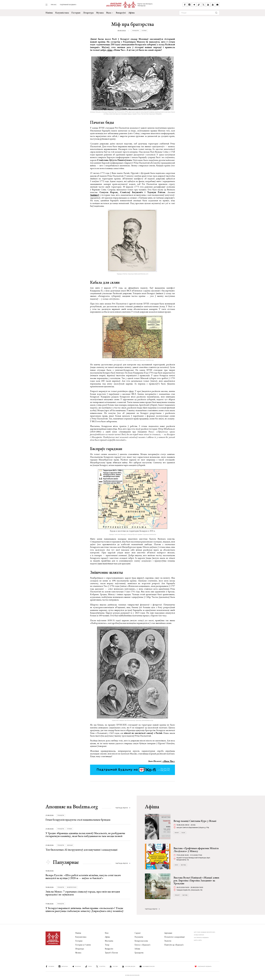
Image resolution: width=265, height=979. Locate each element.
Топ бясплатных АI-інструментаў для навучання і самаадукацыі (81, 849)
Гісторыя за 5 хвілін (83, 945)
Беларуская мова (141, 941)
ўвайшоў (94, 194)
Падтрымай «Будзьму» (68, 4)
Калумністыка (62, 12)
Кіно (107, 933)
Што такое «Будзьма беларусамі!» (204, 932)
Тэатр (107, 945)
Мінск (176, 864)
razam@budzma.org (149, 966)
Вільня (177, 832)
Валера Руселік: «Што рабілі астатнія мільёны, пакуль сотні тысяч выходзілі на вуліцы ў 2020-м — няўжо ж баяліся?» (83, 876)
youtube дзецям (130, 966)
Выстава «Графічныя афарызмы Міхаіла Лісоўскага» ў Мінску (196, 849)
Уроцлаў (177, 895)
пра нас (54, 4)
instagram (64, 966)
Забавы (137, 948)
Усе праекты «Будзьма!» (201, 937)
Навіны (49, 12)
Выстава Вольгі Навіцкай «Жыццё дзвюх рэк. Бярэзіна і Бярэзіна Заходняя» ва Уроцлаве (196, 880)
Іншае (183, 832)
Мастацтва (109, 941)
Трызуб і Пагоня (111, 952)
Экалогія (167, 941)
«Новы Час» (168, 761)
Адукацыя (70, 845)
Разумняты (139, 937)
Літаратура (88, 12)
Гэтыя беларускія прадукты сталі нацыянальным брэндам (78, 819)
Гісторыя (75, 12)
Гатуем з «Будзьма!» (143, 945)
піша (109, 49)
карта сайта (198, 940)
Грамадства (135, 30)
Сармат (138, 933)
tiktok (90, 966)
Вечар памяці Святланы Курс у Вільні (195, 821)
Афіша (131, 12)
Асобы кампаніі (199, 935)
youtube (115, 966)
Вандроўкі (121, 12)
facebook (51, 966)
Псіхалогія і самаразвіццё (174, 937)
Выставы (183, 864)
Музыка (100, 12)
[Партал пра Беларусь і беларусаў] (130, 5)
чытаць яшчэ (121, 808)
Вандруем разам (71, 887)
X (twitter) (102, 966)
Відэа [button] (108, 12)
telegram (78, 966)
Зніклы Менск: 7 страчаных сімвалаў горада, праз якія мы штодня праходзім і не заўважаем (83, 893)
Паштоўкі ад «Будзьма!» (174, 945)
